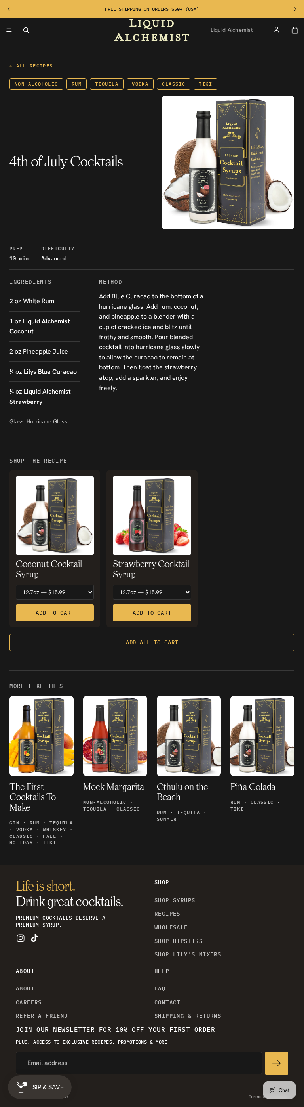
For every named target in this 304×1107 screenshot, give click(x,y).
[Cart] (295, 30)
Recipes (167, 914)
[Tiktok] (34, 938)
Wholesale (171, 927)
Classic (173, 84)
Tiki (205, 84)
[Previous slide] (8, 9)
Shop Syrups (174, 900)
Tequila (106, 84)
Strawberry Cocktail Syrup (151, 569)
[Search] (26, 30)
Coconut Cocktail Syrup (49, 569)
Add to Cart (55, 612)
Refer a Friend (42, 1015)
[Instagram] (20, 938)
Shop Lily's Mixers (187, 954)
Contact (167, 1002)
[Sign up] (276, 1063)
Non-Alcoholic (36, 84)
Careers (29, 1002)
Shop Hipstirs (178, 940)
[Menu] (9, 30)
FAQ (159, 988)
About (25, 988)
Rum (77, 84)
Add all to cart (152, 642)
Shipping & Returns (187, 1015)
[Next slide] (295, 9)
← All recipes (31, 66)
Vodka (140, 84)
